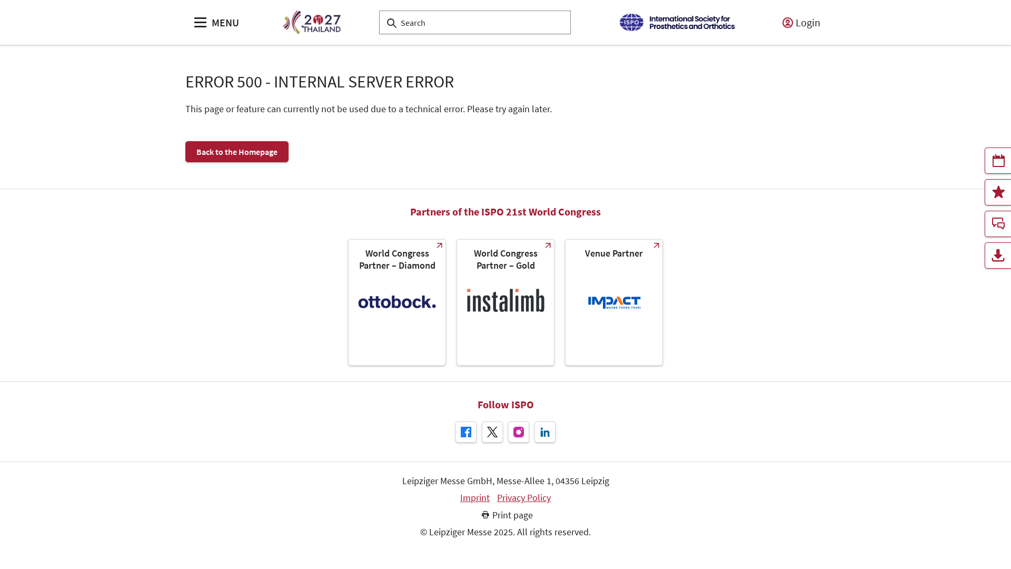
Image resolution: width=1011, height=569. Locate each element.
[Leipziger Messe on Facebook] (466, 432)
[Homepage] (311, 22)
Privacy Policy (524, 498)
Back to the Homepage (236, 151)
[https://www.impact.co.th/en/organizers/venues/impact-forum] (614, 302)
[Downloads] (998, 255)
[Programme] (998, 161)
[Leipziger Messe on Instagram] (518, 432)
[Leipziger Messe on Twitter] (492, 432)
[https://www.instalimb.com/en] (505, 302)
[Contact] (998, 224)
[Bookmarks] (998, 192)
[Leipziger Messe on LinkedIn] (545, 432)
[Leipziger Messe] (677, 22)
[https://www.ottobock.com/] (397, 302)
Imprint (475, 498)
